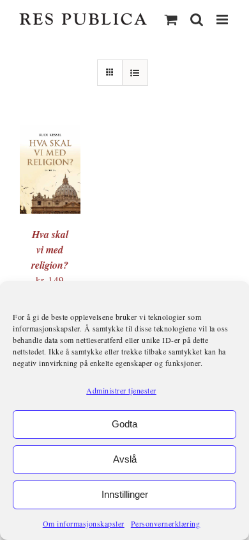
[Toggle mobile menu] (223, 19)
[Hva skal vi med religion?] (50, 131)
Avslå (125, 459)
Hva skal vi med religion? (49, 249)
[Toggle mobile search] (197, 19)
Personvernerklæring (165, 523)
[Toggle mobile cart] (171, 19)
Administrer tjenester (121, 390)
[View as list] (135, 72)
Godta (124, 423)
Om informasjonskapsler (83, 523)
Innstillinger (125, 494)
